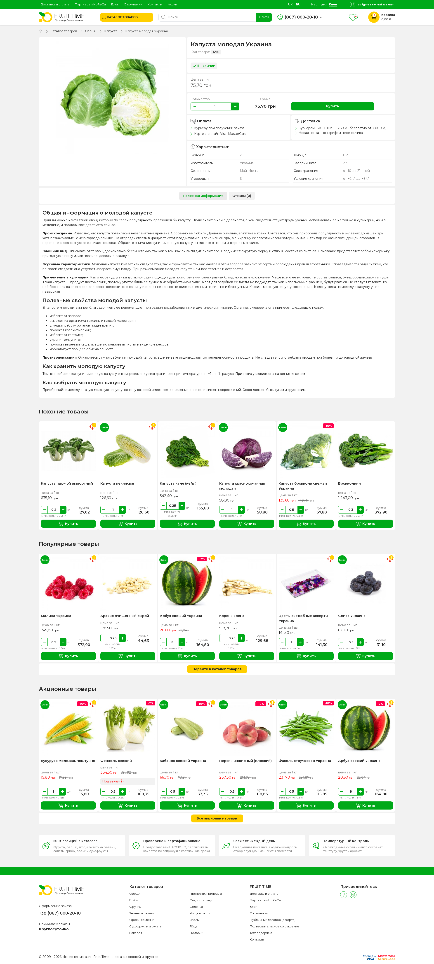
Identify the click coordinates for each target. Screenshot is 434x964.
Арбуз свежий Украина (181, 616)
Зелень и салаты (142, 913)
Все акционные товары (217, 818)
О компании (133, 4)
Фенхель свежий (116, 761)
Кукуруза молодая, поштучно (68, 761)
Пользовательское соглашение (274, 926)
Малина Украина (56, 616)
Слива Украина (352, 616)
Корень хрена (231, 616)
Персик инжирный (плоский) (245, 761)
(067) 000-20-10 (301, 17)
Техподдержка (261, 933)
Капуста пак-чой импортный (67, 483)
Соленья (196, 906)
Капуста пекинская (117, 483)
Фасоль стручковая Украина (305, 761)
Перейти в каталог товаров (217, 669)
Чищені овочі (200, 913)
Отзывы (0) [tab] (241, 196)
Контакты (155, 4)
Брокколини (349, 483)
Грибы (134, 900)
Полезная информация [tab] (203, 196)
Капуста (110, 31)
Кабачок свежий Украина (183, 761)
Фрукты (135, 906)
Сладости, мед (201, 900)
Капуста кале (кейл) (178, 483)
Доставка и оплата (55, 4)
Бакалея (135, 933)
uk (290, 4)
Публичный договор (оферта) (272, 920)
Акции (172, 4)
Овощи (90, 31)
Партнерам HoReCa (90, 4)
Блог (114, 4)
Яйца (193, 926)
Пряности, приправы (206, 893)
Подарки (196, 933)
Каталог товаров (63, 31)
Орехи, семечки (141, 920)
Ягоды (194, 920)
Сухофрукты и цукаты (145, 926)
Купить (332, 106)
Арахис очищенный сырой (124, 616)
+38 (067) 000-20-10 (60, 913)
